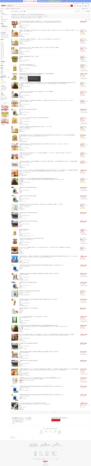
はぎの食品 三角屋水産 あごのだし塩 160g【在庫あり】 (28, 308)
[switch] (8, 77)
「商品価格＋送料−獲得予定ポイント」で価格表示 (16, 11)
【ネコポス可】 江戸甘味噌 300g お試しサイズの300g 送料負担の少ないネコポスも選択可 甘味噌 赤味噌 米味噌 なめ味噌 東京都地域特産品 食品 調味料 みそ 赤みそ (47, 82)
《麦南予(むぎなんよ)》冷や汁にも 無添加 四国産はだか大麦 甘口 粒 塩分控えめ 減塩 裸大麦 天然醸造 (38, 47)
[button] (88, 3)
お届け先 (2, 68)
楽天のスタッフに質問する (56, 420)
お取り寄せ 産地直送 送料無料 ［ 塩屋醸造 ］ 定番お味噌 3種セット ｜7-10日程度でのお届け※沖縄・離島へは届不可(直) (39, 21)
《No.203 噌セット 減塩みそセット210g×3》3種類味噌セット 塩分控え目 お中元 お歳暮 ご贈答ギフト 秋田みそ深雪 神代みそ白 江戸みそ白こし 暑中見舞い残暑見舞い (48, 161)
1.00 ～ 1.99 (2, 53)
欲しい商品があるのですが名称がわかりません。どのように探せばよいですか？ (23, 419)
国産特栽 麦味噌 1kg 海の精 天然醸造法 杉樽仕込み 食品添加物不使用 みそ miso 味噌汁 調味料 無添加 (36, 73)
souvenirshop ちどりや (23, 340)
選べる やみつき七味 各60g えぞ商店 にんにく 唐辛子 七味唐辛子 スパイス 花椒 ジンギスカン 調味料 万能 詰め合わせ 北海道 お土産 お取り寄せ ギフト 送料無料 (46, 334)
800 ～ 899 (2, 51)
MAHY (21, 226)
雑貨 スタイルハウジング (23, 287)
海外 (3, 67)
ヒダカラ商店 (22, 253)
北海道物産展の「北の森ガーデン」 (24, 305)
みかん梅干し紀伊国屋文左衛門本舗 (24, 294)
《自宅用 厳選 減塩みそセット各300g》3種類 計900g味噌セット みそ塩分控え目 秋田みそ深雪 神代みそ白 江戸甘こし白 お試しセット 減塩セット (46, 100)
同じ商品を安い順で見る (84, 70)
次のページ (54, 412)
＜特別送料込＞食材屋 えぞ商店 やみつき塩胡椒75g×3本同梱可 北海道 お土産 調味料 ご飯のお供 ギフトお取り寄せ (38, 351)
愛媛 (4, 37)
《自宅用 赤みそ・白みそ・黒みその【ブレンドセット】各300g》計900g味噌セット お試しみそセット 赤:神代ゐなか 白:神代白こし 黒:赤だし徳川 (45, 152)
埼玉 (7, 34)
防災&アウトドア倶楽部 (23, 114)
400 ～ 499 (2, 46)
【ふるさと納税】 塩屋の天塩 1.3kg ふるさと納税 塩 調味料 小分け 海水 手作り (32, 403)
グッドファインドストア (23, 201)
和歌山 (2, 37)
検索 (5, 30)
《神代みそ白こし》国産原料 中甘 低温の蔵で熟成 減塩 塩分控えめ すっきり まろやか (35, 126)
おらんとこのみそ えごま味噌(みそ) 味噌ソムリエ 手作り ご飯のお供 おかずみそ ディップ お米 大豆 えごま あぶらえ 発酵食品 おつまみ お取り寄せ (44, 247)
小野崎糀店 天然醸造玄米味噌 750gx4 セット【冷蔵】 (29, 56)
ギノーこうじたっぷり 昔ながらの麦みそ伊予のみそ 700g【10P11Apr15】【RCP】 (34, 117)
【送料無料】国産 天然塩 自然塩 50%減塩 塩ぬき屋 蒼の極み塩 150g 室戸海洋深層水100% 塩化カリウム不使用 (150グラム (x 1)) (41, 265)
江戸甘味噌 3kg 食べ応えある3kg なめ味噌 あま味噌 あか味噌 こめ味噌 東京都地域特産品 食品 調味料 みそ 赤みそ (38, 325)
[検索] (72, 6)
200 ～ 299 (2, 44)
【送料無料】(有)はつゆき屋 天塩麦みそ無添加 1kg (28, 109)
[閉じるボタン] (89, 14)
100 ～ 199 (2, 43)
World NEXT (21, 382)
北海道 (2, 34)
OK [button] (39, 78)
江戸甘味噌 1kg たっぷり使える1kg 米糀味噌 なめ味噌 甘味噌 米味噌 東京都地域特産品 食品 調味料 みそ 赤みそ (38, 178)
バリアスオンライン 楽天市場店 (24, 390)
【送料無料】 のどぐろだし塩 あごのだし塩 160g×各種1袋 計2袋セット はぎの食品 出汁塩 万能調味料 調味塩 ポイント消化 (40, 377)
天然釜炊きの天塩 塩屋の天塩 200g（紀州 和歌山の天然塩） (29, 290)
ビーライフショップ (22, 61)
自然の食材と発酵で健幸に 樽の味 (24, 262)
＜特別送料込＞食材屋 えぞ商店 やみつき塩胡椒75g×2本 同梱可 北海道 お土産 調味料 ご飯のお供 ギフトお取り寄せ (39, 273)
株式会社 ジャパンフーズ (23, 71)
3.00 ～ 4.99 (2, 55)
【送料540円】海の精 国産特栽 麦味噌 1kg (26, 64)
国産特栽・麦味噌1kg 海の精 (24, 229)
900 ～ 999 (2, 52)
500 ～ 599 (2, 47)
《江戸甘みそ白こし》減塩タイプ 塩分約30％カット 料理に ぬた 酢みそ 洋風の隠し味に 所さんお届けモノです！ (40, 39)
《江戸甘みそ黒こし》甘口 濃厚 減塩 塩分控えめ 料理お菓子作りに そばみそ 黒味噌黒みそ (36, 91)
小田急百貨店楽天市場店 (23, 27)
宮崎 (7, 37)
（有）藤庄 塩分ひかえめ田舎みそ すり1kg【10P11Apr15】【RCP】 (31, 238)
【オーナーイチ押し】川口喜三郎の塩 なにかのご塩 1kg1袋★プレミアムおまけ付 (33, 316)
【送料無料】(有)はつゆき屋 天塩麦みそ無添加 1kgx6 (28, 212)
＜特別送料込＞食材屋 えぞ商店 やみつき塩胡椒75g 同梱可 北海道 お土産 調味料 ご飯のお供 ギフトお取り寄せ (38, 299)
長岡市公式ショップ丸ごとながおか (24, 375)
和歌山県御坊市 (22, 409)
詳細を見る (39, 17)
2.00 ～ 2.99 (2, 54)
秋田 (4, 34)
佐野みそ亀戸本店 (22, 36)
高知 (6, 37)
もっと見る (13, 423)
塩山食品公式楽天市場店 (23, 141)
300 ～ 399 (2, 45)
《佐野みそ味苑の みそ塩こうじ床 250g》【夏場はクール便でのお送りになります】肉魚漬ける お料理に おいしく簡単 (40, 204)
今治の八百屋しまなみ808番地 (24, 244)
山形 (6, 34)
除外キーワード (3, 99)
